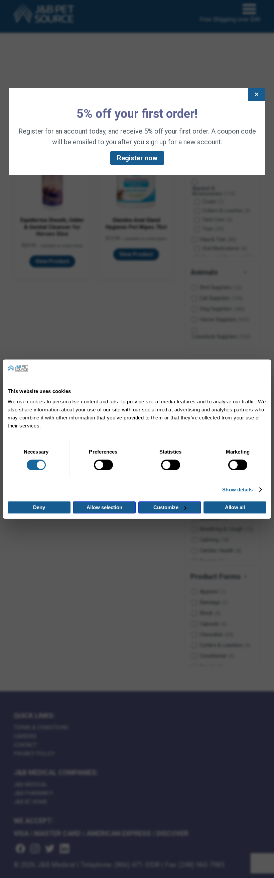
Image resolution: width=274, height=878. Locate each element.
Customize (165, 507)
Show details (237, 489)
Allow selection (104, 507)
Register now (137, 158)
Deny (39, 507)
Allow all (235, 507)
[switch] (103, 465)
